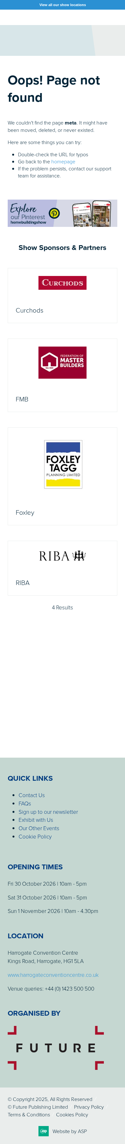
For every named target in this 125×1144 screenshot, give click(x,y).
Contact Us (32, 795)
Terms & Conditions (29, 1114)
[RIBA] (62, 568)
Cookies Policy (72, 1114)
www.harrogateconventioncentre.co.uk (53, 974)
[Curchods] (62, 295)
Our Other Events (39, 828)
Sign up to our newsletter (48, 811)
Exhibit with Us (36, 819)
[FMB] (62, 375)
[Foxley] (62, 476)
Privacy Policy (89, 1106)
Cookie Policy (35, 836)
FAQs (25, 803)
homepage (63, 161)
